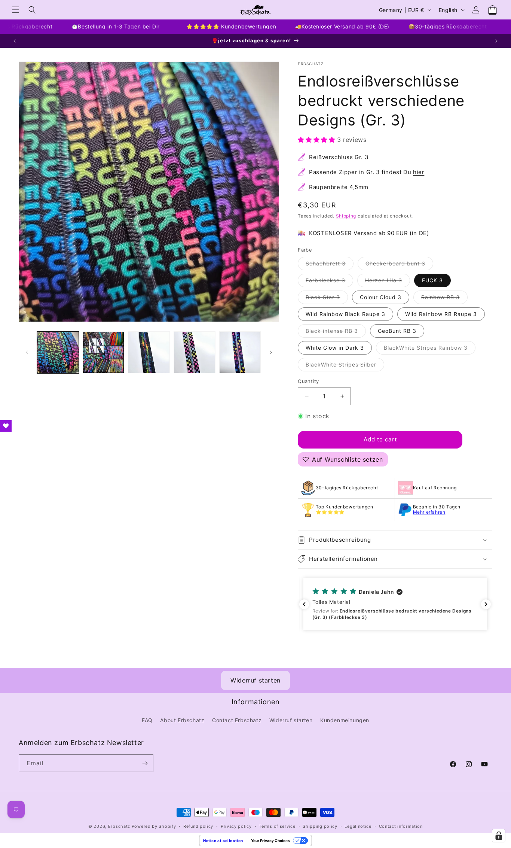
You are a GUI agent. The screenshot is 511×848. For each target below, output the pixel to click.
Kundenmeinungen (344, 720)
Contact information (401, 826)
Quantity (308, 381)
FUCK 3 (432, 280)
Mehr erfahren (429, 512)
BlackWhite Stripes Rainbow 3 (429, 349)
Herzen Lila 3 (387, 282)
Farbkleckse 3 (329, 282)
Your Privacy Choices (270, 840)
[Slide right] (271, 352)
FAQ (147, 720)
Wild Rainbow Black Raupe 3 (345, 314)
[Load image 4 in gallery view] (194, 352)
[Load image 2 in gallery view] (104, 352)
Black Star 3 (327, 299)
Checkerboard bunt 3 (399, 265)
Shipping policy (320, 826)
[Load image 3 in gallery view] (149, 352)
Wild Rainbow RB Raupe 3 (441, 314)
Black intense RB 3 (336, 332)
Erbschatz (119, 826)
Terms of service (277, 826)
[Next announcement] (496, 41)
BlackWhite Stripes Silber (345, 366)
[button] (15, 9)
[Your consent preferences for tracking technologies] (498, 835)
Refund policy (198, 826)
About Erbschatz (182, 720)
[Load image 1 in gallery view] (58, 352)
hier (418, 172)
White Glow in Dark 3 (335, 347)
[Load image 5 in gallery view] (240, 352)
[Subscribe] (145, 763)
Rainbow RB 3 (444, 299)
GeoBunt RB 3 (397, 331)
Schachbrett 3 (330, 265)
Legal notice (358, 826)
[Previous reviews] (304, 604)
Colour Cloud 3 (380, 297)
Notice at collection (223, 840)
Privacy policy (236, 826)
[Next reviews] (486, 604)
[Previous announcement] (14, 41)
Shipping (346, 216)
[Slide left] (27, 352)
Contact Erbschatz (236, 720)
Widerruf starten (255, 680)
